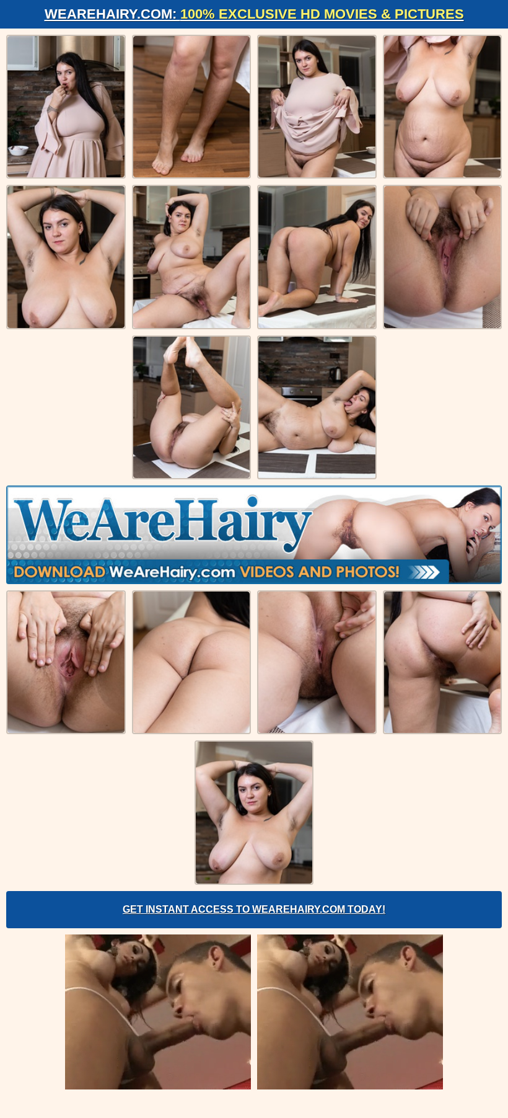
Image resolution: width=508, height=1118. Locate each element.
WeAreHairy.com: (254, 14)
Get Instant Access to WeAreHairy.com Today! (254, 909)
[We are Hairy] (254, 534)
